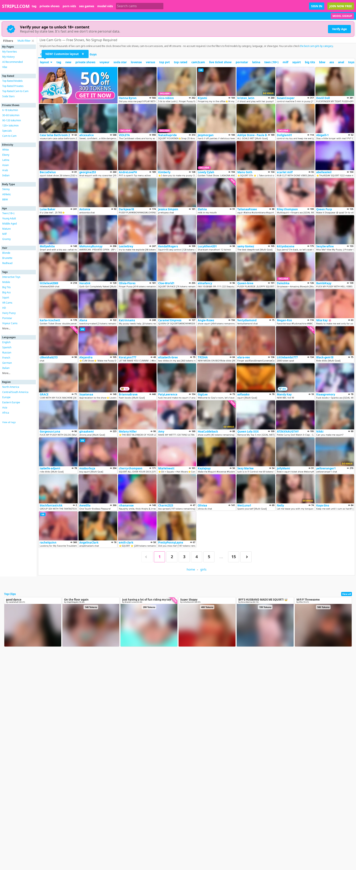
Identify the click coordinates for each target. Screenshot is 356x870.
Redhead (7, 263)
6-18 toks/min (10, 110)
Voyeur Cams (10, 323)
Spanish (6, 347)
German (7, 363)
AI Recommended (12, 62)
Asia (4, 407)
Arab (5, 170)
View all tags (9, 422)
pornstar (242, 62)
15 (233, 556)
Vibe (4, 67)
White (5, 149)
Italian (5, 368)
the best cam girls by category (316, 46)
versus (150, 62)
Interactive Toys (11, 277)
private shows (50, 6)
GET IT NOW (95, 95)
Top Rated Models (12, 81)
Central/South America (15, 392)
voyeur (104, 62)
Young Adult (9, 218)
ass (331, 62)
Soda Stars (8, 96)
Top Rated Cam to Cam (15, 91)
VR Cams (7, 302)
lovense (136, 62)
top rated (180, 62)
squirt (296, 62)
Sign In (316, 6)
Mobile (6, 282)
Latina (5, 160)
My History (8, 56)
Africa (5, 412)
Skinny (6, 189)
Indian (5, 175)
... (221, 556)
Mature (6, 228)
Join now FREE (340, 6)
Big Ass (6, 292)
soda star (120, 62)
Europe (6, 397)
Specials (7, 130)
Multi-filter (24, 40)
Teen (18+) (8, 213)
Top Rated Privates (12, 86)
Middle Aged (9, 223)
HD (4, 308)
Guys (93, 54)
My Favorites (9, 51)
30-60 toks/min (10, 115)
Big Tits (6, 287)
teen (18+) (271, 62)
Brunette (7, 258)
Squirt (5, 297)
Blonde (6, 253)
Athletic (6, 194)
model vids (105, 6)
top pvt (164, 62)
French (6, 357)
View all (346, 593)
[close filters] (33, 41)
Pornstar (7, 318)
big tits (310, 62)
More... (6, 328)
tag (34, 6)
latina (256, 62)
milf (285, 62)
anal (341, 62)
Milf (4, 234)
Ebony (5, 155)
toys (351, 62)
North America (10, 387)
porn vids (69, 6)
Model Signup (342, 16)
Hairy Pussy (9, 313)
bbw (322, 62)
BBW (5, 199)
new (68, 62)
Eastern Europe (11, 402)
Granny (6, 239)
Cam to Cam (9, 136)
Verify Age (339, 29)
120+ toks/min (10, 125)
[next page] (246, 556)
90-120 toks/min (11, 120)
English (6, 342)
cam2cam (198, 62)
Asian (5, 165)
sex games (86, 6)
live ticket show (220, 62)
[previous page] (147, 556)
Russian (6, 352)
